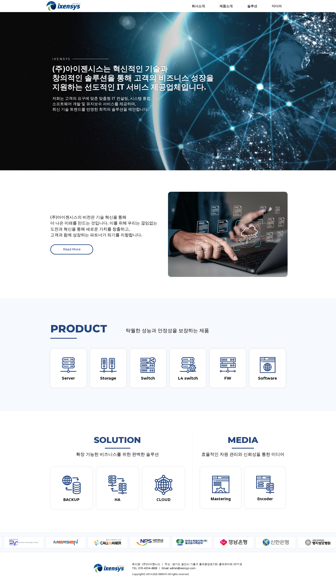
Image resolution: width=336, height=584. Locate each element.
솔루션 (252, 6)
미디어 (277, 6)
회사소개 (198, 6)
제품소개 (226, 6)
